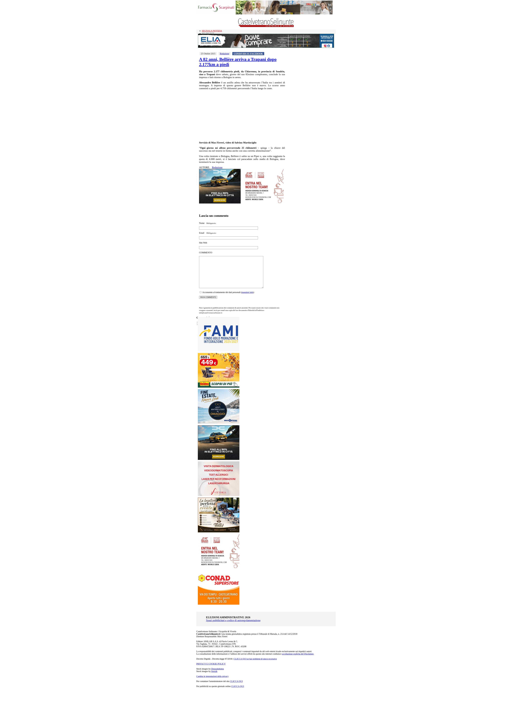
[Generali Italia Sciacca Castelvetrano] (263, 203)
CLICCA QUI (236, 681)
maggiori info (247, 292)
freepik (214, 671)
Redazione (224, 53)
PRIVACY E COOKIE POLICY (211, 664)
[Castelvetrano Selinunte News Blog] (266, 26)
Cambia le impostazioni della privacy (212, 676)
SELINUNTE (208, 33)
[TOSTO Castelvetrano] (219, 531)
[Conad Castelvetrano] (218, 604)
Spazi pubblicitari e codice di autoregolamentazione (233, 620)
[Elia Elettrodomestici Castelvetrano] (266, 47)
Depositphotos (217, 669)
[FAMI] (218, 351)
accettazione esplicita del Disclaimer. (298, 654)
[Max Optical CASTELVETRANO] (218, 423)
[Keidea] (218, 387)
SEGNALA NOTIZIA (212, 31)
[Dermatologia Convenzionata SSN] (218, 495)
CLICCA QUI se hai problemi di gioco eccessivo (255, 659)
